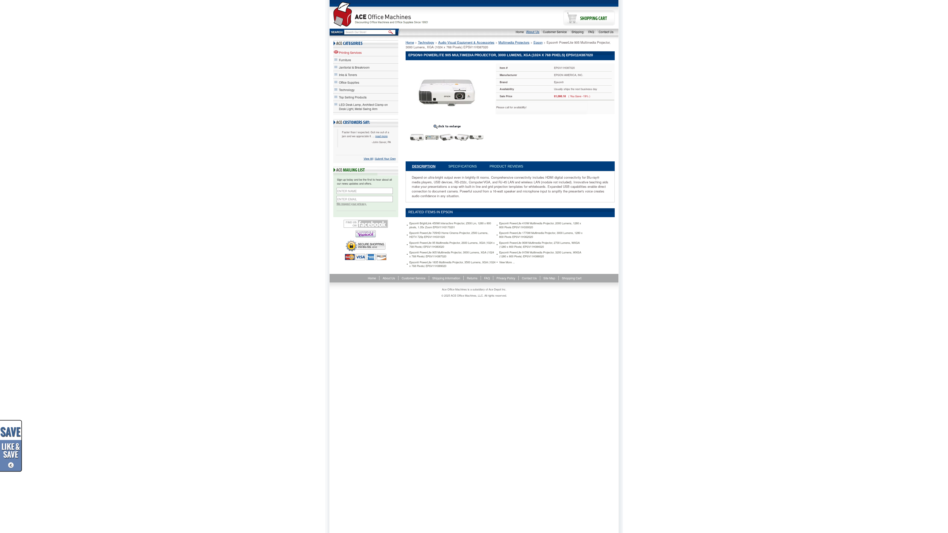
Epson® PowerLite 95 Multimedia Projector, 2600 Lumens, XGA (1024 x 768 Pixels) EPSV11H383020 (452, 244)
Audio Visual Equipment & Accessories (466, 42)
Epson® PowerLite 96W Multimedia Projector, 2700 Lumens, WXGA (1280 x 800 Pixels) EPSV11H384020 (539, 244)
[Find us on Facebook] (365, 224)
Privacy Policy (505, 278)
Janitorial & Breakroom (354, 67)
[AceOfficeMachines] (401, 14)
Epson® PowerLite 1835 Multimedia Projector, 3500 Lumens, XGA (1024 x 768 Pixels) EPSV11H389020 (452, 264)
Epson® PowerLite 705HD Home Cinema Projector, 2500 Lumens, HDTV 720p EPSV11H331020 (448, 235)
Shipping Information (446, 278)
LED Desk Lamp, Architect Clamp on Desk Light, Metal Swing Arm (363, 106)
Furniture (345, 60)
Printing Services (350, 52)
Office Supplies (349, 82)
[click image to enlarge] (447, 126)
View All (368, 158)
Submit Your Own (385, 158)
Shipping (578, 32)
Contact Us (606, 32)
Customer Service (555, 32)
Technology (347, 90)
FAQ (591, 32)
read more (381, 136)
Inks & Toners (348, 75)
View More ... (507, 262)
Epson (538, 42)
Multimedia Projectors (514, 42)
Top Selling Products (353, 97)
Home (520, 32)
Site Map (549, 278)
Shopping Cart (571, 278)
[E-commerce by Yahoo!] (365, 233)
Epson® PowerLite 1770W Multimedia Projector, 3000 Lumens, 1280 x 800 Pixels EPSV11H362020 (541, 235)
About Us (532, 31)
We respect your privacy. (351, 204)
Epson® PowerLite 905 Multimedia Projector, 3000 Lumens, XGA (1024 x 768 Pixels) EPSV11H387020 (451, 254)
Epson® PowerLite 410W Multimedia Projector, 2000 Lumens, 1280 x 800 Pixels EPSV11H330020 (540, 225)
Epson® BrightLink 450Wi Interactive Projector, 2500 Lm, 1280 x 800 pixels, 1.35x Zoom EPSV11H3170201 (450, 225)
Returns (472, 278)
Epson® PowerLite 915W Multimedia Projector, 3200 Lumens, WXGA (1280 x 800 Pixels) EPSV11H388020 (540, 254)
